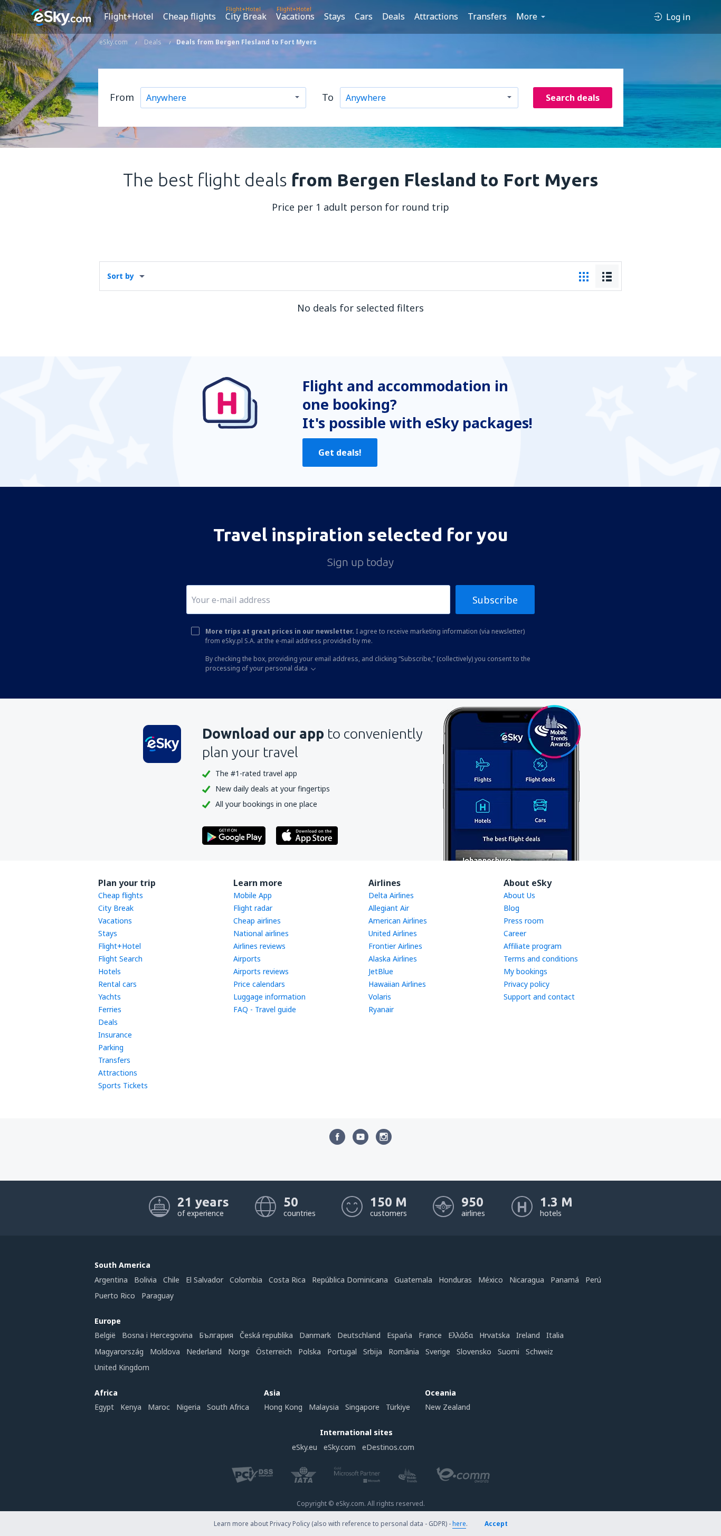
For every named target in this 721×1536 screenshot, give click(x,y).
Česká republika (266, 1335)
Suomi (508, 1351)
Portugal (342, 1351)
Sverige (437, 1351)
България (216, 1335)
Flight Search (120, 959)
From (122, 97)
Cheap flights (189, 16)
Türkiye (398, 1407)
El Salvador (204, 1280)
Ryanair (381, 1009)
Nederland (204, 1351)
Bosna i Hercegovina (157, 1335)
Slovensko (474, 1351)
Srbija (372, 1351)
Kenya (130, 1407)
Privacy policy (526, 984)
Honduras (455, 1280)
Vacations (295, 16)
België (105, 1335)
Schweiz (539, 1351)
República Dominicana (350, 1280)
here (459, 1523)
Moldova (165, 1351)
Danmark (315, 1335)
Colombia (246, 1280)
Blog (511, 908)
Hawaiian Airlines (397, 984)
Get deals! (340, 452)
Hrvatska (494, 1335)
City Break (246, 16)
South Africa (228, 1407)
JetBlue (380, 971)
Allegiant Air (388, 908)
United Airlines (392, 933)
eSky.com (340, 1447)
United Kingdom (121, 1367)
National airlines (261, 933)
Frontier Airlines (395, 946)
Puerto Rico (114, 1295)
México (490, 1280)
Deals (393, 16)
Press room (524, 921)
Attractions (436, 16)
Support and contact (539, 997)
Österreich (274, 1351)
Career (515, 933)
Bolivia (145, 1280)
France (430, 1335)
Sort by (120, 276)
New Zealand (447, 1407)
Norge (239, 1351)
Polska (309, 1351)
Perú (593, 1280)
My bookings (525, 971)
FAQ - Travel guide (264, 1009)
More (526, 16)
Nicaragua (526, 1280)
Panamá (565, 1280)
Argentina (111, 1280)
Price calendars (259, 984)
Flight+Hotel (129, 16)
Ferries (109, 1009)
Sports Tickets (123, 1085)
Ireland (528, 1335)
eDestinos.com (388, 1447)
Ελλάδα (460, 1335)
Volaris (379, 997)
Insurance (115, 1035)
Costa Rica (287, 1280)
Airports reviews (261, 971)
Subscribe (495, 599)
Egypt (104, 1407)
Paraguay (157, 1295)
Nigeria (188, 1407)
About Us (519, 895)
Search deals (573, 97)
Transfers (487, 16)
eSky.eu (304, 1447)
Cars (364, 16)
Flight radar (252, 908)
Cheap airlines (257, 921)
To (328, 97)
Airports (247, 959)
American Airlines (397, 921)
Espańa (399, 1335)
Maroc (159, 1407)
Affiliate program (533, 946)
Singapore (362, 1407)
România (403, 1351)
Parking (111, 1047)
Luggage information (269, 997)
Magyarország (119, 1351)
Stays (334, 16)
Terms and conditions (541, 959)
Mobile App (252, 895)
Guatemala (413, 1280)
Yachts (109, 997)
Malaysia (324, 1407)
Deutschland (359, 1335)
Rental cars (117, 984)
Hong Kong (283, 1407)
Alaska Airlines (392, 959)
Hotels (109, 971)
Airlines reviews (259, 946)
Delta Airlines (391, 895)
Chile (171, 1280)
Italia (555, 1335)
